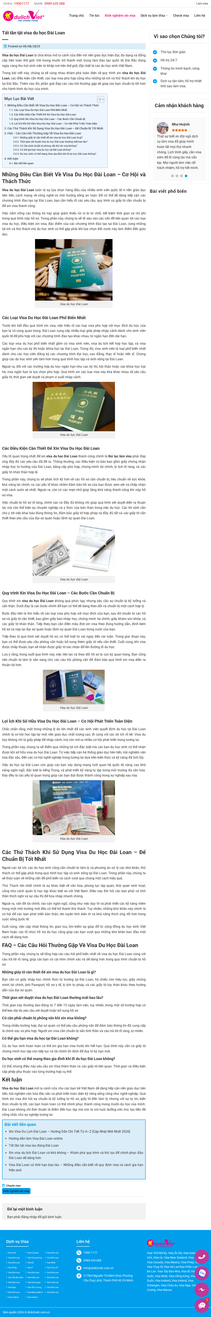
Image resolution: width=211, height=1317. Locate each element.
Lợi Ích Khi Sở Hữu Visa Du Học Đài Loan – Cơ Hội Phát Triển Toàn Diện (55, 123)
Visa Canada (33, 1253)
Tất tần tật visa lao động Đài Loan (34, 1145)
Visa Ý (30, 1267)
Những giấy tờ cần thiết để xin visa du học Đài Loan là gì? (51, 137)
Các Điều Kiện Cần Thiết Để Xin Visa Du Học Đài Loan (45, 114)
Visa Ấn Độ (175, 1253)
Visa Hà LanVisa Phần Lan (181, 1266)
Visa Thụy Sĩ (52, 1267)
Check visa (181, 15)
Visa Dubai (190, 1253)
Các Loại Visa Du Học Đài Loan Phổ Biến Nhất (40, 110)
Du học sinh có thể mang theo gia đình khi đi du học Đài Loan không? (58, 153)
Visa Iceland (13, 1297)
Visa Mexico (172, 1262)
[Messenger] (202, 1289)
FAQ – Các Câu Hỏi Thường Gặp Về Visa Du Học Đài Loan (44, 133)
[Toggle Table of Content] (98, 99)
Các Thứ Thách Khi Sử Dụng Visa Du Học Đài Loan (67, 852)
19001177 (21, 4)
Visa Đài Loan (53, 1253)
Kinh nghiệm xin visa (120, 15)
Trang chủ (76, 15)
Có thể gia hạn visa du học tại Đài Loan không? (45, 149)
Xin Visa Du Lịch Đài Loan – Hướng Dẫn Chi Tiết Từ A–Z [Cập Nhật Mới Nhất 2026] (69, 1131)
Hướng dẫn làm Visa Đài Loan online (35, 1138)
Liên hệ (199, 15)
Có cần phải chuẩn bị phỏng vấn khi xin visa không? (48, 145)
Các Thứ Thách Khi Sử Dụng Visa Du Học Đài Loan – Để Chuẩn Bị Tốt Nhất (55, 128)
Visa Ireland (32, 1297)
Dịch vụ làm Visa (153, 15)
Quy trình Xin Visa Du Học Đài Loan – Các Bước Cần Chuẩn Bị (49, 119)
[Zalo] (202, 1273)
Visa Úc (30, 1262)
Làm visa (202, 3)
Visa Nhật (51, 1262)
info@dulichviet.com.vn (98, 1268)
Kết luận (12, 158)
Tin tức (94, 15)
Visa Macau (164, 1289)
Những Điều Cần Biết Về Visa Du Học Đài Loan (59, 174)
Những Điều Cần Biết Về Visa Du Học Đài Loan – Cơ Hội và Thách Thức (53, 105)
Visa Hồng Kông (179, 1276)
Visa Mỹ (193, 1257)
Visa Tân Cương (34, 1287)
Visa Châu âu (53, 1282)
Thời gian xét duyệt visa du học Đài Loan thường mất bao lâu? (53, 141)
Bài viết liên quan (24, 163)
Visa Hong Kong (34, 1258)
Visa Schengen (34, 1282)
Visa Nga (12, 1287)
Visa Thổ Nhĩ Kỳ (157, 1253)
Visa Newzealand (35, 1292)
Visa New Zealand (175, 1257)
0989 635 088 (55, 4)
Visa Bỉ (185, 1271)
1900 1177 (90, 1252)
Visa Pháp (12, 1267)
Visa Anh (12, 1253)
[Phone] (202, 1257)
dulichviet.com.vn (38, 1312)
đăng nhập (29, 1217)
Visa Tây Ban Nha (15, 1277)
